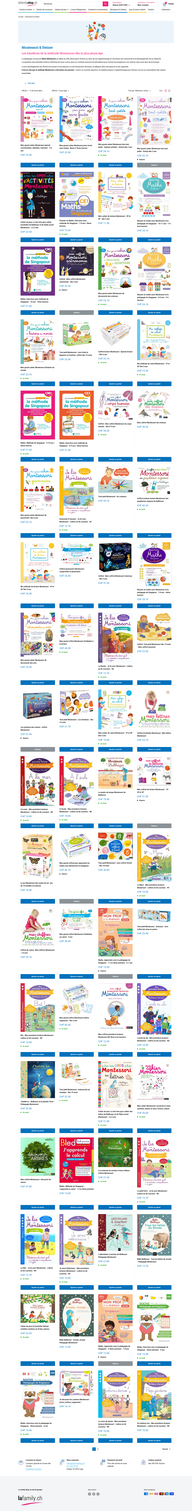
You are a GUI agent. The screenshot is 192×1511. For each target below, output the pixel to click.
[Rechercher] (105, 3)
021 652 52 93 (72, 1466)
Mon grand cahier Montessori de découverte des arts (34, 661)
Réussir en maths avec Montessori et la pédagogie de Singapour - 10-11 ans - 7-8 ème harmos (153, 223)
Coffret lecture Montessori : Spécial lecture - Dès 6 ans (115, 353)
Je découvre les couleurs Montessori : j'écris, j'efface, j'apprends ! (74, 1400)
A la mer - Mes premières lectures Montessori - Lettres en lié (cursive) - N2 (37, 810)
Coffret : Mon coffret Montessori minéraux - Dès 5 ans (115, 577)
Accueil (20, 17)
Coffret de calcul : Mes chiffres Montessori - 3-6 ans (38, 951)
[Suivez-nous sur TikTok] (98, 1494)
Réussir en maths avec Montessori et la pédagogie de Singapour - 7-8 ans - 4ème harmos (153, 592)
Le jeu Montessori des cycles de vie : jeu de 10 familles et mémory (37, 884)
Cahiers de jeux (61, 10)
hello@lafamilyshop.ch (76, 1463)
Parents (151, 10)
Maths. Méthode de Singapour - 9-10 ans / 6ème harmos (37, 444)
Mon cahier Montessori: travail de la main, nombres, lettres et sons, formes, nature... (154, 1107)
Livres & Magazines (78, 10)
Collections (166, 10)
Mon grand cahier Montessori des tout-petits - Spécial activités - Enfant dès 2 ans (115, 145)
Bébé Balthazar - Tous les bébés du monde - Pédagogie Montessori (154, 1260)
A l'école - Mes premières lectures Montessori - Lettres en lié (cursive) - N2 (75, 810)
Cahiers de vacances (44, 10)
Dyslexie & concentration (98, 10)
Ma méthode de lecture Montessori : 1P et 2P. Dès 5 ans (37, 588)
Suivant (165, 1449)
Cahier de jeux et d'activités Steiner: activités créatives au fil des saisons (35, 1327)
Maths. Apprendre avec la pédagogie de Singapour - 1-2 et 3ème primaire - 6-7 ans (115, 961)
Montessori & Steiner (118, 10)
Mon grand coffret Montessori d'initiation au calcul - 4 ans (75, 935)
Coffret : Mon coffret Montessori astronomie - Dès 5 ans (72, 280)
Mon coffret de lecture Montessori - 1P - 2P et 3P (153, 790)
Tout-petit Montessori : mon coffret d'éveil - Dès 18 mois (115, 864)
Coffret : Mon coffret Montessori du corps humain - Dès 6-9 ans (114, 425)
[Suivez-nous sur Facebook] (89, 1494)
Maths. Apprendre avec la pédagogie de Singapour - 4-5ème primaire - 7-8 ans (114, 1347)
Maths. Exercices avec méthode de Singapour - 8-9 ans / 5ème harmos (73, 444)
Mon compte (143, 5)
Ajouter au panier (37, 165)
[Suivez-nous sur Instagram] (93, 1494)
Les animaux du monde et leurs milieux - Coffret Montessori (114, 1171)
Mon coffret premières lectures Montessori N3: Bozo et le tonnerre (112, 1035)
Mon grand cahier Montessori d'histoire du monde (37, 368)
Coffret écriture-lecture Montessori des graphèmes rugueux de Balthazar (152, 499)
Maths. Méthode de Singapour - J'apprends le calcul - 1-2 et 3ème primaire (76, 1187)
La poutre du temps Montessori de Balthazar (112, 793)
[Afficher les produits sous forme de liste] (169, 91)
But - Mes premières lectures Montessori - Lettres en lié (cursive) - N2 (37, 1036)
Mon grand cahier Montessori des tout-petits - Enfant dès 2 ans (152, 150)
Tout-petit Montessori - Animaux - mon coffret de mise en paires (152, 927)
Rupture (154, 165)
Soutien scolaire (25, 10)
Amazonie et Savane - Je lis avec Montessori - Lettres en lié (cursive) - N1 (75, 520)
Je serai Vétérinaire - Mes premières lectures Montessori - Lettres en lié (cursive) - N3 (74, 1271)
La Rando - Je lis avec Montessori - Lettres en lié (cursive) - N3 (115, 667)
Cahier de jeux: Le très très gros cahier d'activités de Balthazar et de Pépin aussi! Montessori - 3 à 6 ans (37, 225)
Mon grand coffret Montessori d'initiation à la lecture (76, 642)
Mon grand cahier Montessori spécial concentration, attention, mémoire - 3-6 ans (36, 148)
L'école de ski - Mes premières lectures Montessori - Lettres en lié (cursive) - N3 (153, 1039)
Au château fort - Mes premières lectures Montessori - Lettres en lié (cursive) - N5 (153, 1424)
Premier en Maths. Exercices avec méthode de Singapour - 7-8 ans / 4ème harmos (75, 223)
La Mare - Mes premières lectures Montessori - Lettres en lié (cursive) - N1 (153, 886)
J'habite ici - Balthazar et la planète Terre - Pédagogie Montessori (38, 1103)
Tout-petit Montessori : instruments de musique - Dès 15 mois (74, 1091)
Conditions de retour (34, 1469)
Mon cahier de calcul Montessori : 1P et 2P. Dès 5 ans (115, 734)
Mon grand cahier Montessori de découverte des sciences (111, 294)
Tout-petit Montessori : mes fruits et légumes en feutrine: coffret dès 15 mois (75, 353)
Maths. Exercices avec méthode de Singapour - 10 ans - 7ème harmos (34, 300)
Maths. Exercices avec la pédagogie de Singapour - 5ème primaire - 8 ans (36, 1424)
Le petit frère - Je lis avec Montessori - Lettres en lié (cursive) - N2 (152, 1192)
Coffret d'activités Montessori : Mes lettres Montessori (154, 734)
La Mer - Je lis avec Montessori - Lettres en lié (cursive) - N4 (37, 1269)
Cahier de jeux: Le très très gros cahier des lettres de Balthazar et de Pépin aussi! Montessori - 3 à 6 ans (115, 1114)
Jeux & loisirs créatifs (137, 10)
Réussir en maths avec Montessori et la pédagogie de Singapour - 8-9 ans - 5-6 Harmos (153, 297)
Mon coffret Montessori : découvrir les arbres (36, 1180)
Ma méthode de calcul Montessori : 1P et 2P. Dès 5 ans (153, 365)
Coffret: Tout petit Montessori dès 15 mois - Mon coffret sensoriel (154, 645)
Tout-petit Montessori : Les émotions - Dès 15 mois (76, 721)
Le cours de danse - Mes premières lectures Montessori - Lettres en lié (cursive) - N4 (112, 1424)
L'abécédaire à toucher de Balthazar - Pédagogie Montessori (113, 1255)
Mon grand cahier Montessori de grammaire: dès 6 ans (34, 516)
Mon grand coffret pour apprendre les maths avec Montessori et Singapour (74, 864)
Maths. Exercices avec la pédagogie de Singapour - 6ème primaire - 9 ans (152, 1348)
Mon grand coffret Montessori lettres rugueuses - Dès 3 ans (74, 1019)
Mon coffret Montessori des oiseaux (151, 423)
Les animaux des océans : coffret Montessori (34, 728)
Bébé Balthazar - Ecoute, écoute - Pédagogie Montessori (72, 1341)
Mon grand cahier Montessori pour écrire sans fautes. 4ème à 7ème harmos (75, 146)
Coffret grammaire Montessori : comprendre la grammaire (72, 570)
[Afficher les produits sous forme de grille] (166, 91)
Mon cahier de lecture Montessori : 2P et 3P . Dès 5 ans (114, 217)
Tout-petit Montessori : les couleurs (112, 496)
